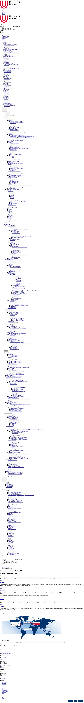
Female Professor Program (8, 104)
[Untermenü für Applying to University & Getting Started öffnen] (23, 342)
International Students (7, 72)
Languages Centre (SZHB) (8, 63)
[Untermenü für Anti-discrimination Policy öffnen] (18, 130)
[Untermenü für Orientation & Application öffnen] (14, 225)
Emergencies (6, 96)
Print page (2, 667)
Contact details (2, 678)
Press (3, 39)
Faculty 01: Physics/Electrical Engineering (10, 44)
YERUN (2, 606)
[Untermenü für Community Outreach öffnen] (13, 459)
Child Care (6, 90)
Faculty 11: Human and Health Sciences (14, 501)
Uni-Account (6, 99)
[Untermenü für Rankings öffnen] (11, 357)
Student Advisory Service (8, 78)
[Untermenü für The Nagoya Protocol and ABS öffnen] (18, 398)
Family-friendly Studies (7, 71)
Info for (3, 687)
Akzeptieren (81, 700)
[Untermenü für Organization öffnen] (10, 178)
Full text (2, 27)
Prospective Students (5, 35)
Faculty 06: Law (6, 48)
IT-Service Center (7, 61)
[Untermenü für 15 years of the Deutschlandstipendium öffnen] (22, 432)
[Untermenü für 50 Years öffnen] (13, 156)
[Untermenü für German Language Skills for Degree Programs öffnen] (26, 247)
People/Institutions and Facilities (6, 28)
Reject (76, 700)
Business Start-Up (7, 87)
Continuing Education (5, 36)
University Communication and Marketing (14, 508)
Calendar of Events (11, 548)
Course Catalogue (7, 81)
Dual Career (10, 535)
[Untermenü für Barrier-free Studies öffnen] (14, 341)
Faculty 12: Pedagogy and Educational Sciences (11, 53)
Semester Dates (6, 74)
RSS (1, 666)
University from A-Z (7, 55)
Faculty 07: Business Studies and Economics (11, 49)
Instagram (3, 697)
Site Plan (5, 95)
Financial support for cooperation (5, 653)
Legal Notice (4, 682)
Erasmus (2, 590)
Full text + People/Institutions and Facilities (8, 29)
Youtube (3, 696)
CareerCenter (6, 84)
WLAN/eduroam (10, 549)
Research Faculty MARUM (8, 103)
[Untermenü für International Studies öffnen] (14, 273)
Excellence (6, 102)
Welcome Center (10, 515)
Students (3, 34)
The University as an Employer (9, 88)
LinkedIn (3, 698)
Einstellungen (71, 700)
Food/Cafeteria (6, 92)
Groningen (3, 575)
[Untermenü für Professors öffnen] (11, 164)
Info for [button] (3, 481)
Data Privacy (4, 683)
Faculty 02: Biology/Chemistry (9, 45)
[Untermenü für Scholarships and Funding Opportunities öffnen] (24, 288)
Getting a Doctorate (7, 86)
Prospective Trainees (9, 486)
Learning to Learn (7, 79)
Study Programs (6, 77)
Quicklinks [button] (4, 489)
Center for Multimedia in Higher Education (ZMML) (12, 68)
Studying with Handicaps (8, 80)
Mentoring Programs (7, 85)
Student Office (6, 62)
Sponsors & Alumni (5, 37)
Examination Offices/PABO (12, 521)
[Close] (2, 555)
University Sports (11, 541)
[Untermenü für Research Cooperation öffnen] (13, 426)
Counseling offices (11, 507)
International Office (7, 60)
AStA (5, 57)
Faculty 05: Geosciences (8, 47)
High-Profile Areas (7, 106)
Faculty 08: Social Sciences (8, 50)
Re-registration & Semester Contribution (10, 73)
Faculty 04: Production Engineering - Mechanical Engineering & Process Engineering (17, 46)
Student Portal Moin (7, 75)
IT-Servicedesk (10, 542)
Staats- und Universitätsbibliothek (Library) (11, 64)
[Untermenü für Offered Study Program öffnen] (15, 226)
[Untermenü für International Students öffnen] (15, 300)
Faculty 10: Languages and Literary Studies (11, 52)
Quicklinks (4, 42)
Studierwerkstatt (10, 514)
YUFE (2, 599)
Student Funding (6, 58)
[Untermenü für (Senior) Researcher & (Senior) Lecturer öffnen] (20, 171)
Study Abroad (10, 528)
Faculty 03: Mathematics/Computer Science (15, 494)
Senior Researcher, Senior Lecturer (9, 105)
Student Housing (6, 97)
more (1, 580)
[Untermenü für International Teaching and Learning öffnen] (19, 334)
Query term (2, 26)
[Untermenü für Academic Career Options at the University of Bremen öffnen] (23, 163)
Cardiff (2, 582)
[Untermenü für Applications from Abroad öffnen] (18, 246)
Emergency (4, 684)
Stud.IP (5, 76)
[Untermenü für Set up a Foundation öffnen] (16, 445)
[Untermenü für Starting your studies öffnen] (12, 259)
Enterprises (4, 38)
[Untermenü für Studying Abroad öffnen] (15, 274)
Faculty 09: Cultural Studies (8, 51)
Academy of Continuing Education (9, 56)
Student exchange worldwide (72, 647)
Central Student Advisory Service (9, 67)
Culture (5, 94)
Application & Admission (8, 70)
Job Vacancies (6, 89)
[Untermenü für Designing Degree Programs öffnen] (17, 322)
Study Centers (6, 65)
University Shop (6, 98)
